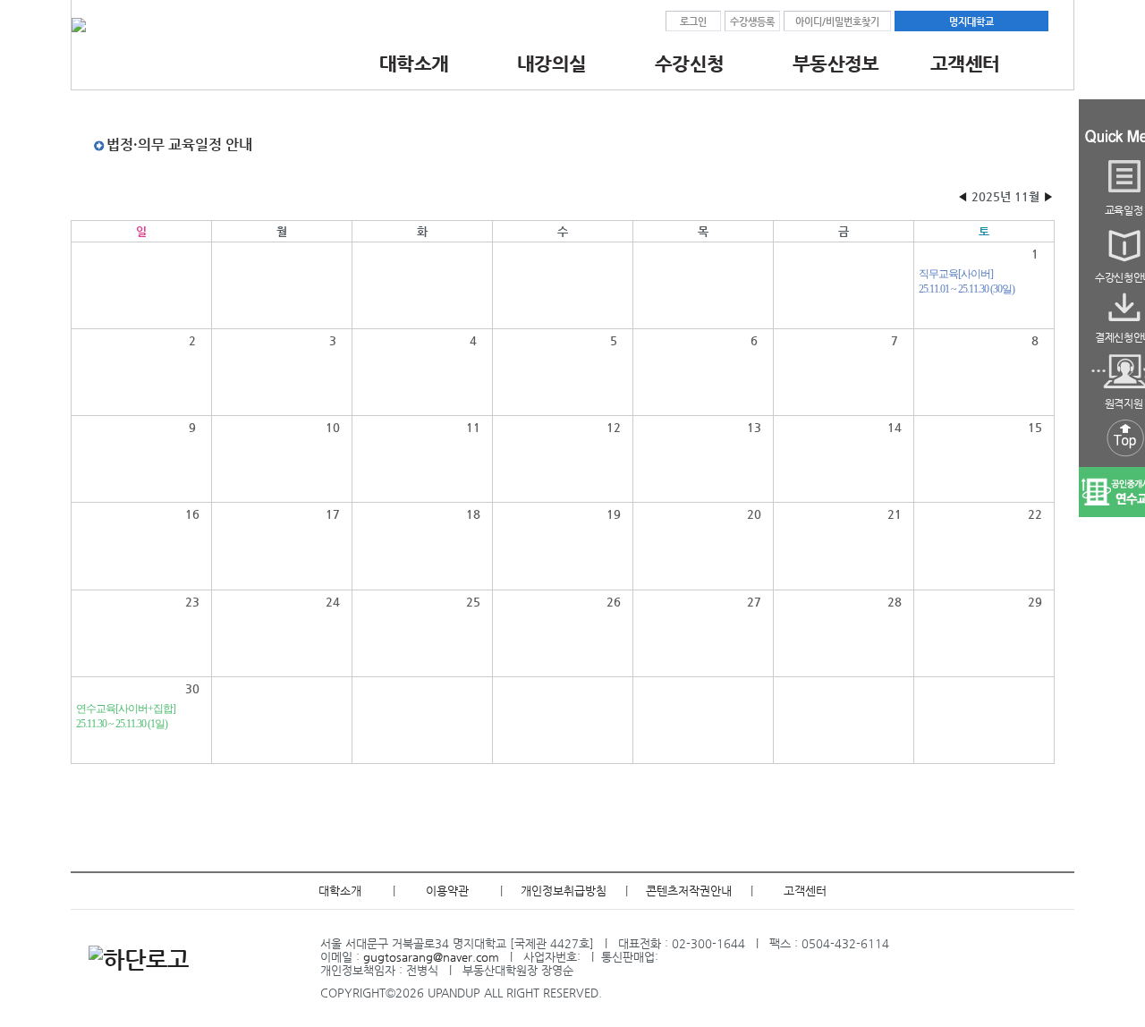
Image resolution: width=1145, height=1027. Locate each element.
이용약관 (447, 890)
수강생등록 (752, 21)
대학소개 (339, 890)
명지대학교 (971, 21)
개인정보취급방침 (563, 890)
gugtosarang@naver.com (431, 956)
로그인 (693, 21)
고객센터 (805, 890)
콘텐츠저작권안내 (689, 890)
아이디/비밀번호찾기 (837, 21)
